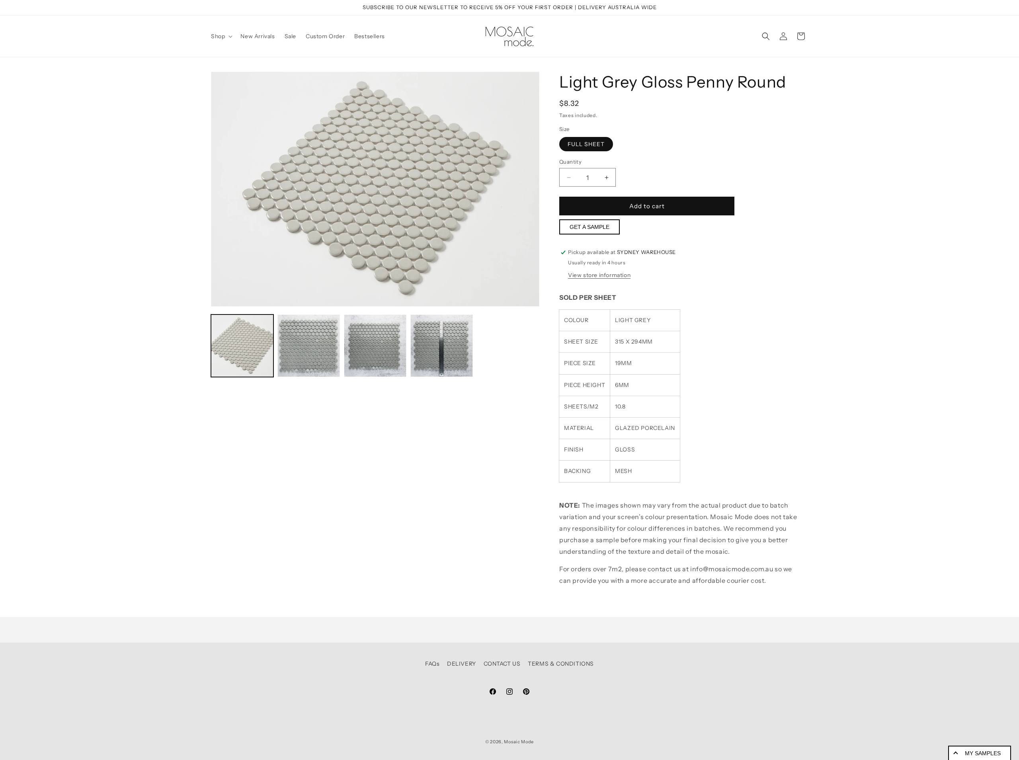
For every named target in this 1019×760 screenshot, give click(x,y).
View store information (599, 275)
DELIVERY (461, 663)
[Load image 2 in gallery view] (308, 346)
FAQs (432, 663)
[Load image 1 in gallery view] (242, 346)
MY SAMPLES (983, 753)
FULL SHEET (586, 144)
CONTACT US (502, 663)
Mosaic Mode (519, 741)
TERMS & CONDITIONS (561, 663)
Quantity (570, 161)
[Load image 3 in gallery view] (375, 346)
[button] (221, 36)
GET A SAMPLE (589, 227)
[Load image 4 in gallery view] (441, 346)
